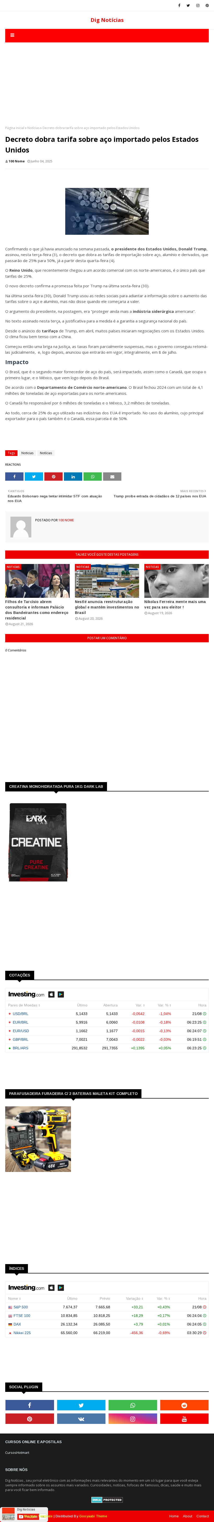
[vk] (81, 1418)
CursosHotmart (17, 1452)
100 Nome (17, 161)
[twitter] (188, 5)
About (187, 1516)
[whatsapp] (132, 1405)
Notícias (33, 128)
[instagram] (197, 5)
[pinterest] (206, 5)
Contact (203, 1516)
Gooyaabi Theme (93, 1516)
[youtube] (184, 1418)
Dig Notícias (107, 19)
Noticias (27, 453)
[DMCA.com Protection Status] (107, 1501)
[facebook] (179, 5)
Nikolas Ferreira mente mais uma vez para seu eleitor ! (175, 604)
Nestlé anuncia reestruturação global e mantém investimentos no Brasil (107, 607)
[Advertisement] (107, 78)
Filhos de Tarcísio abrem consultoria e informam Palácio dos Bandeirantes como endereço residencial (36, 610)
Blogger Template (38, 1516)
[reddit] (184, 1405)
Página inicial (14, 128)
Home (174, 1516)
